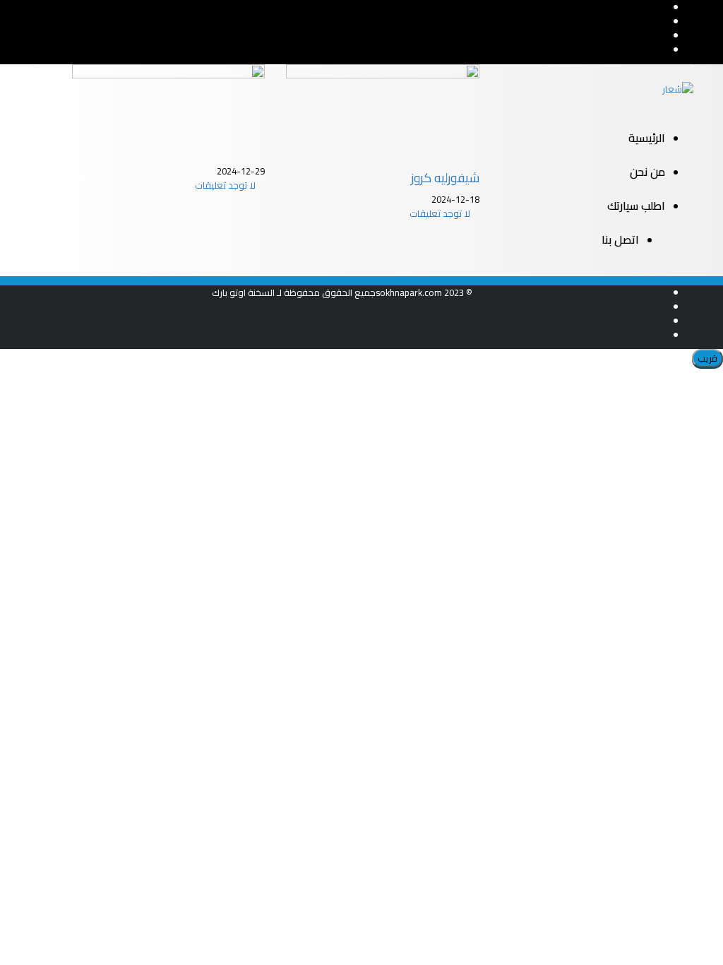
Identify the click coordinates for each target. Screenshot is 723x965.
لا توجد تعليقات (226, 185)
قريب (707, 358)
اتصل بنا (620, 239)
